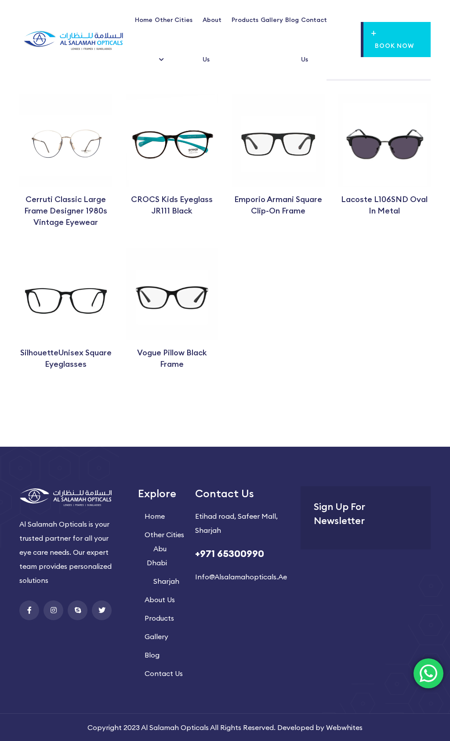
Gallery (272, 20)
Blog (292, 20)
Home (143, 20)
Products (245, 20)
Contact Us (164, 673)
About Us (160, 599)
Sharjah (166, 581)
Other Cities (173, 20)
